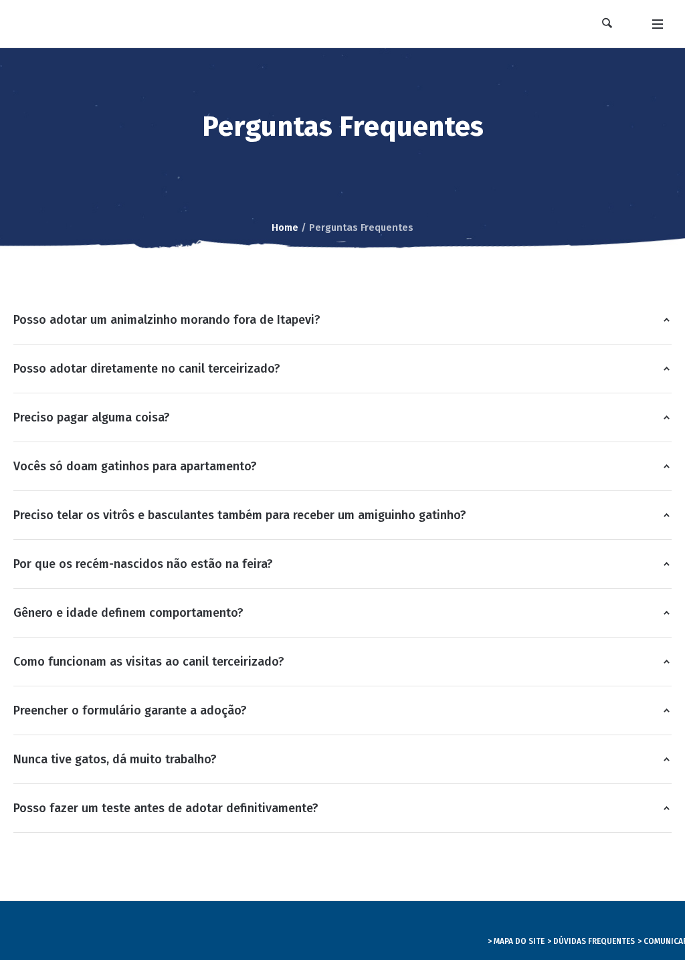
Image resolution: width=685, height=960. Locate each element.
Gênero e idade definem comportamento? (128, 612)
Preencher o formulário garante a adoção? (130, 710)
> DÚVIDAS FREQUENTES (591, 941)
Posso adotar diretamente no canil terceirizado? (146, 368)
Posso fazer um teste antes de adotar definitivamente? (165, 808)
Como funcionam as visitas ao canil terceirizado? (148, 661)
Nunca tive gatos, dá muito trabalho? (115, 759)
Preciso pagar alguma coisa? (91, 417)
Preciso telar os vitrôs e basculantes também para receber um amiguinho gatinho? (239, 515)
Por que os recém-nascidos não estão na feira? (143, 564)
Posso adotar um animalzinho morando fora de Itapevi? (166, 319)
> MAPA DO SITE (516, 941)
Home (285, 227)
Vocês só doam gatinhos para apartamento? (135, 466)
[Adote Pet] (199, 931)
